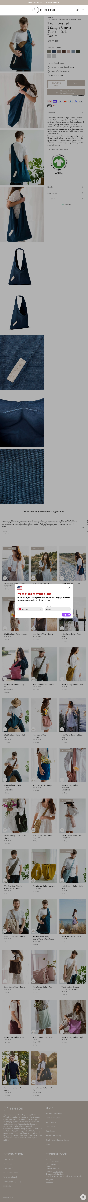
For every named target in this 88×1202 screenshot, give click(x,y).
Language (48, 606)
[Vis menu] (4, 10)
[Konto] (77, 10)
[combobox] (23, 609)
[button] (69, 587)
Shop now (66, 615)
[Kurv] (83, 10)
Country (20, 606)
